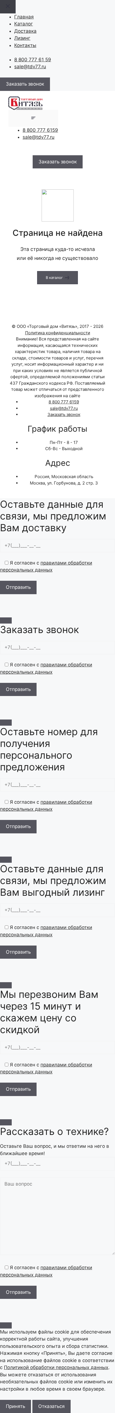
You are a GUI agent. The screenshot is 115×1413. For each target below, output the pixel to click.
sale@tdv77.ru (30, 66)
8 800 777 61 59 (32, 59)
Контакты (25, 45)
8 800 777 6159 (40, 130)
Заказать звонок (63, 414)
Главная (24, 17)
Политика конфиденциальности (57, 332)
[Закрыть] (6, 620)
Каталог (23, 24)
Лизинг (22, 38)
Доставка (25, 31)
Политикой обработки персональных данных (56, 1367)
